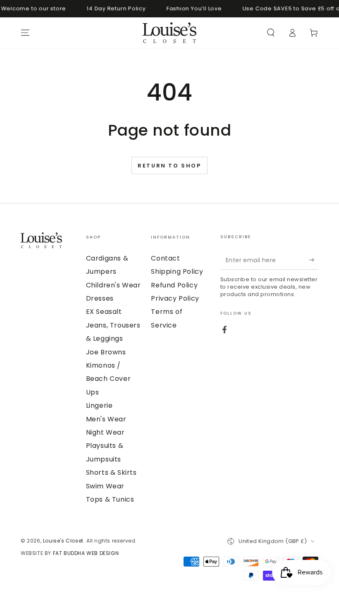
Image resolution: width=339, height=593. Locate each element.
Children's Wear (113, 285)
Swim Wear (105, 486)
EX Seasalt (104, 311)
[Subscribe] (313, 260)
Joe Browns (106, 352)
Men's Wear (106, 419)
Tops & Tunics (110, 499)
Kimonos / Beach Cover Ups (108, 379)
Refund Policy (174, 285)
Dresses (100, 298)
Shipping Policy (177, 271)
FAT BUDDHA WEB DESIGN (86, 553)
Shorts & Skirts (111, 472)
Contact (165, 258)
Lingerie (99, 405)
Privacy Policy (175, 298)
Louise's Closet (63, 540)
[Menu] (25, 33)
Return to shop (169, 166)
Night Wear (105, 432)
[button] (271, 33)
